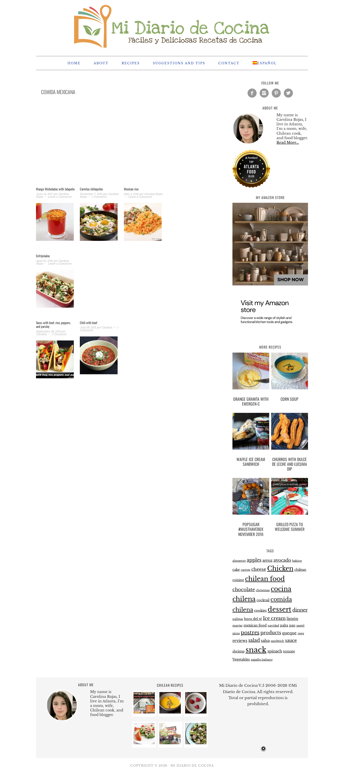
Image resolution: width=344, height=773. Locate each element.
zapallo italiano (261, 659)
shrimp (238, 651)
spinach (274, 651)
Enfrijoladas (43, 255)
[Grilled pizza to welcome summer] (289, 497)
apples (254, 560)
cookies (260, 610)
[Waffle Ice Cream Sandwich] (250, 432)
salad (254, 640)
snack (256, 649)
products (270, 633)
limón (292, 618)
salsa (265, 640)
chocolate (243, 589)
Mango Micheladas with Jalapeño (55, 188)
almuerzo (239, 560)
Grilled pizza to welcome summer (289, 526)
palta (284, 625)
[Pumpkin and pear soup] (170, 712)
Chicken (280, 568)
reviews (239, 640)
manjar (237, 625)
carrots (245, 569)
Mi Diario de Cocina (172, 25)
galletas (237, 619)
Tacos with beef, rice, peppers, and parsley (53, 324)
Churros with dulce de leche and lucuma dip (289, 464)
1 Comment (99, 196)
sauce (291, 640)
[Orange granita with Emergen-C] (250, 372)
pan (292, 625)
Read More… (288, 142)
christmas (263, 590)
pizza (236, 633)
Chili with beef (88, 322)
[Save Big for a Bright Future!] (144, 712)
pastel (300, 625)
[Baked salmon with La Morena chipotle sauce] (144, 742)
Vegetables (241, 659)
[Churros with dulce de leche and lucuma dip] (289, 432)
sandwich (277, 641)
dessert (279, 609)
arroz (267, 560)
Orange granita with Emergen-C (250, 401)
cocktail (263, 600)
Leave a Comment (60, 196)
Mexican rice (131, 188)
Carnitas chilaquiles (91, 188)
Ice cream (274, 618)
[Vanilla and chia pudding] (196, 712)
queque (289, 633)
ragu (301, 633)
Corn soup (289, 399)
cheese (258, 569)
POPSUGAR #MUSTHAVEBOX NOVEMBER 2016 (250, 529)
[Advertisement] (121, 147)
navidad (273, 625)
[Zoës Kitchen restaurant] (170, 742)
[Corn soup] (289, 372)
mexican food (255, 625)
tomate (289, 651)
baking (297, 560)
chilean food (265, 579)
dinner (300, 610)
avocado (282, 560)
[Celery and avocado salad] (196, 742)
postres (250, 632)
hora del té (253, 619)
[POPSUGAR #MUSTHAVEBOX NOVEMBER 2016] (250, 497)
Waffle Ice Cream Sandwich (250, 461)
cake (236, 569)
